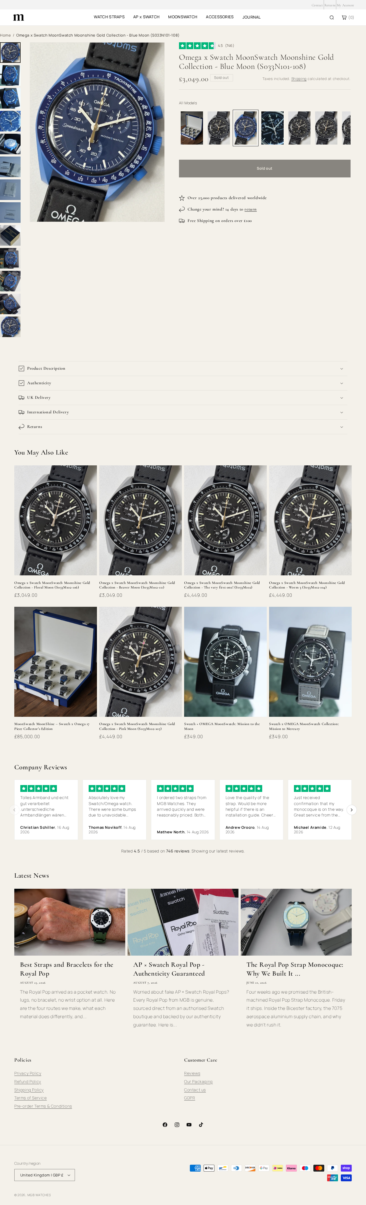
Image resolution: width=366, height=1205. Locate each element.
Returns (330, 5)
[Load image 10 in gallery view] (10, 258)
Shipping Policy (29, 1089)
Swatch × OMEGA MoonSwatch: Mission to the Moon (222, 726)
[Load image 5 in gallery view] (10, 144)
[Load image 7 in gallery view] (10, 189)
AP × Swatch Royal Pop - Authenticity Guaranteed (169, 969)
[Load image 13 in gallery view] (10, 327)
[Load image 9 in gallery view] (10, 235)
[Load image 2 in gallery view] (10, 75)
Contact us (195, 1089)
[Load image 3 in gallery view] (10, 98)
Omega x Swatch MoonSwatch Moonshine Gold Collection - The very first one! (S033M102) (222, 585)
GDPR (189, 1097)
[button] (183, 368)
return (250, 209)
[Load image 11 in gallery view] (10, 281)
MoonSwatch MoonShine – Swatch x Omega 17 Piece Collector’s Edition (52, 726)
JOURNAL (251, 17)
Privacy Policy (27, 1073)
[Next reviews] (352, 810)
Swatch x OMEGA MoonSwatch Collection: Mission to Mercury (304, 726)
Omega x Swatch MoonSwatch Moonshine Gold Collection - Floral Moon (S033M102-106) (52, 585)
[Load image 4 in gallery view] (10, 121)
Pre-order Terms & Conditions (43, 1106)
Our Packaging (198, 1081)
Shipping (299, 78)
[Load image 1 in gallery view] (10, 52)
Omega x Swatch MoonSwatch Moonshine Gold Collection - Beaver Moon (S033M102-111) (137, 585)
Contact (317, 5)
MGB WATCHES (39, 1195)
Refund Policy (27, 1081)
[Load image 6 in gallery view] (10, 167)
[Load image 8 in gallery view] (10, 212)
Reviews (192, 1073)
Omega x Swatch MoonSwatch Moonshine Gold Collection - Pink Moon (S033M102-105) (137, 726)
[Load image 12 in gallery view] (10, 304)
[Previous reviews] (14, 810)
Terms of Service (30, 1097)
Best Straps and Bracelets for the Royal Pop (67, 969)
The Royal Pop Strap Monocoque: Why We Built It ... (294, 969)
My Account (345, 5)
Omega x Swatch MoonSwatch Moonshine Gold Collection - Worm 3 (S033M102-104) (307, 585)
